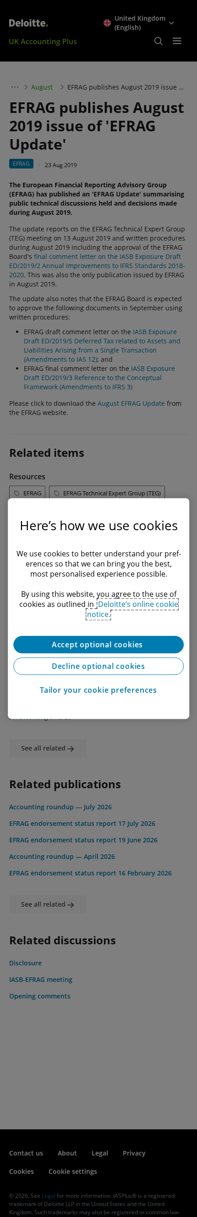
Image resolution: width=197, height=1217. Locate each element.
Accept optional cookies (98, 644)
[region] (98, 608)
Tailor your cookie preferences (98, 690)
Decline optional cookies (98, 666)
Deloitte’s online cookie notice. (132, 609)
